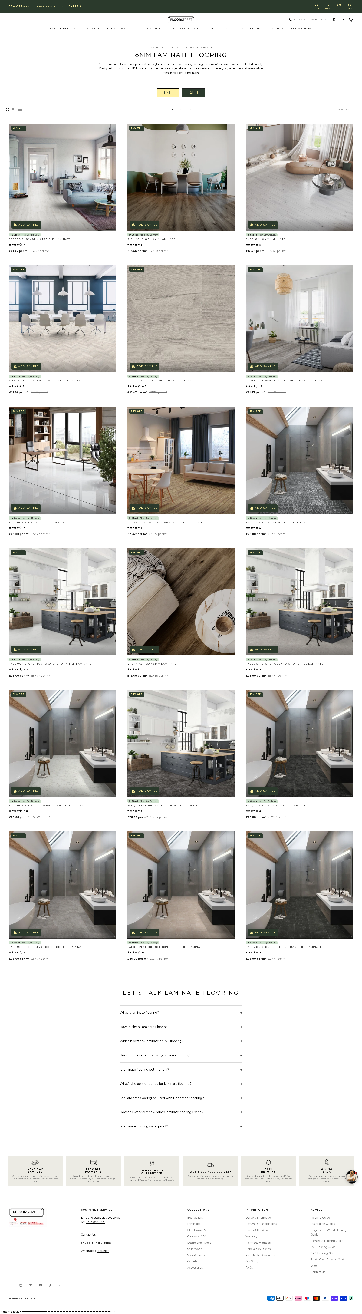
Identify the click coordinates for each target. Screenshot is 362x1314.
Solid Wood (221, 28)
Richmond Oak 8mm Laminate (151, 239)
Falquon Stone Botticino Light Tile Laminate (165, 947)
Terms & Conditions (258, 1230)
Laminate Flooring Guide (327, 1241)
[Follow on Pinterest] (30, 1285)
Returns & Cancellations (261, 1224)
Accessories (301, 28)
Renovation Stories (258, 1249)
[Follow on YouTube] (40, 1285)
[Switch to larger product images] (7, 109)
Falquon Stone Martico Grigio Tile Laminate (47, 947)
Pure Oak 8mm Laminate (265, 239)
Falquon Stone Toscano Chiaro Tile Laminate (285, 663)
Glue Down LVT (119, 28)
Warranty (251, 1236)
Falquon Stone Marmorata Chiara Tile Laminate (50, 663)
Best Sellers (195, 1217)
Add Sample (28, 224)
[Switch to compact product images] (20, 109)
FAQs (249, 1267)
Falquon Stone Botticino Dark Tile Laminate (284, 947)
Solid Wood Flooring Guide (328, 1259)
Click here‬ (103, 1251)
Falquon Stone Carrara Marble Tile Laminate (48, 805)
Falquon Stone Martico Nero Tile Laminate (164, 805)
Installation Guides (323, 1224)
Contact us (318, 1272)
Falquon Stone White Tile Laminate (39, 522)
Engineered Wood (188, 28)
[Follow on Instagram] (21, 1285)
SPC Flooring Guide (323, 1253)
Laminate (92, 28)
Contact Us (88, 1234)
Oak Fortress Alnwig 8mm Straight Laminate (47, 380)
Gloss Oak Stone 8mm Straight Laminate (161, 380)
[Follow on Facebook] (11, 1285)
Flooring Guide (320, 1217)
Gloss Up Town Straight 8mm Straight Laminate (286, 380)
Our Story (251, 1261)
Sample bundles (63, 28)
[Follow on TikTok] (50, 1285)
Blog (314, 1265)
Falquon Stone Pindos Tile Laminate (277, 805)
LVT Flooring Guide (323, 1247)
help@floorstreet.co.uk (105, 1217)
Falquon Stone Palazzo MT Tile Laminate (280, 522)
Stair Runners (250, 28)
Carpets (277, 28)
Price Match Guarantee (260, 1255)
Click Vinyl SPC (152, 28)
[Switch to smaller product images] (13, 109)
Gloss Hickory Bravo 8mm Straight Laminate (165, 522)
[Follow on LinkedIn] (60, 1285)
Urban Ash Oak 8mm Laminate (151, 663)
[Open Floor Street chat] (351, 1177)
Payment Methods (258, 1242)
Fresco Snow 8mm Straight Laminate (40, 239)
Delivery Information (259, 1217)
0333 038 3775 (95, 1222)
